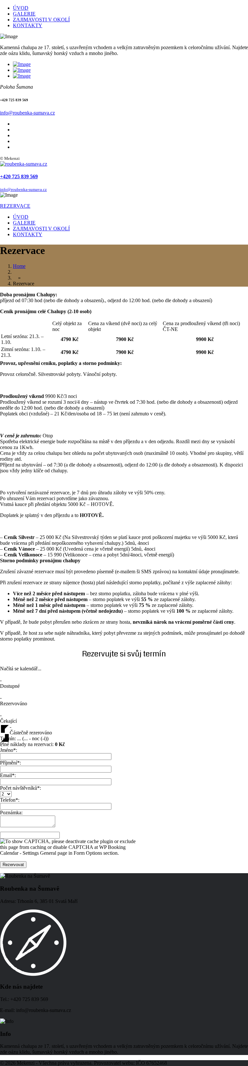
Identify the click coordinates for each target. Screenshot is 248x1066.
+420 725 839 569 (19, 176)
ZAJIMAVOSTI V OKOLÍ (41, 19)
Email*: (8, 775)
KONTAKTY (27, 25)
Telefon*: (9, 800)
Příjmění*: (10, 762)
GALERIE (24, 13)
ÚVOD (20, 8)
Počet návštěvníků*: (20, 788)
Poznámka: (11, 812)
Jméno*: (8, 750)
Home (19, 266)
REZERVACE (15, 206)
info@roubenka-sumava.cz (27, 112)
